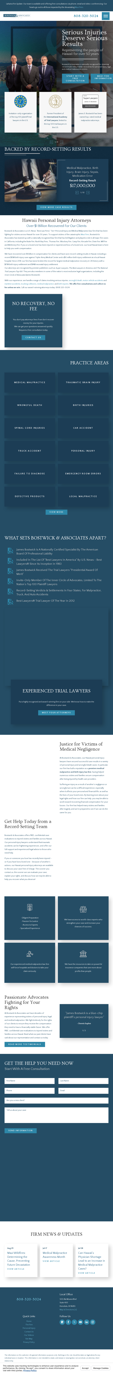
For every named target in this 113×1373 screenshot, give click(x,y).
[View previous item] (51, 142)
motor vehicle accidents (93, 280)
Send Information (20, 1130)
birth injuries (63, 284)
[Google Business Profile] (62, 1322)
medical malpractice (45, 284)
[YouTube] (80, 1322)
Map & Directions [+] (68, 1310)
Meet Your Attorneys (56, 713)
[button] (106, 16)
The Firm (29, 1325)
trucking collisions (28, 284)
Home (29, 1321)
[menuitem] (29, 1321)
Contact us (33, 337)
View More (56, 512)
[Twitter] (74, 1322)
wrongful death (75, 280)
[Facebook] (68, 1322)
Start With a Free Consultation (75, 78)
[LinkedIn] (86, 1322)
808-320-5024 (86, 16)
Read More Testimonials (24, 1044)
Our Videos (29, 1335)
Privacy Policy (29, 1342)
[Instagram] (92, 1322)
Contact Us (29, 1332)
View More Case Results (56, 207)
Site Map (29, 1339)
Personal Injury (29, 1328)
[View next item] (62, 142)
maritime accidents (12, 284)
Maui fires (79, 7)
